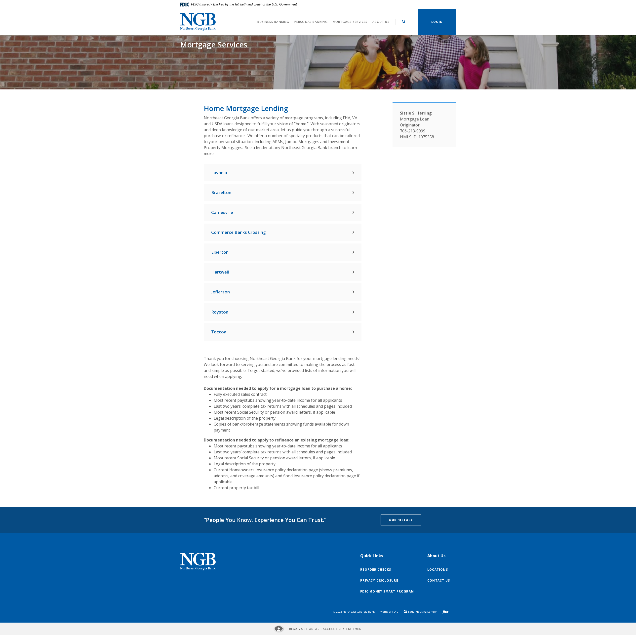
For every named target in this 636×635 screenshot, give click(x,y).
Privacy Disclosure (380, 580)
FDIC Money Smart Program (388, 591)
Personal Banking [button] (311, 22)
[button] (282, 172)
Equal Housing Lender (422, 611)
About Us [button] (381, 22)
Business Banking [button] (273, 22)
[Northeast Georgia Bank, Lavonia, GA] (198, 22)
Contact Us (438, 580)
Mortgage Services (350, 22)
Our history (401, 520)
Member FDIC (389, 611)
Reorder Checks (376, 569)
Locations (437, 569)
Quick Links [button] (371, 555)
